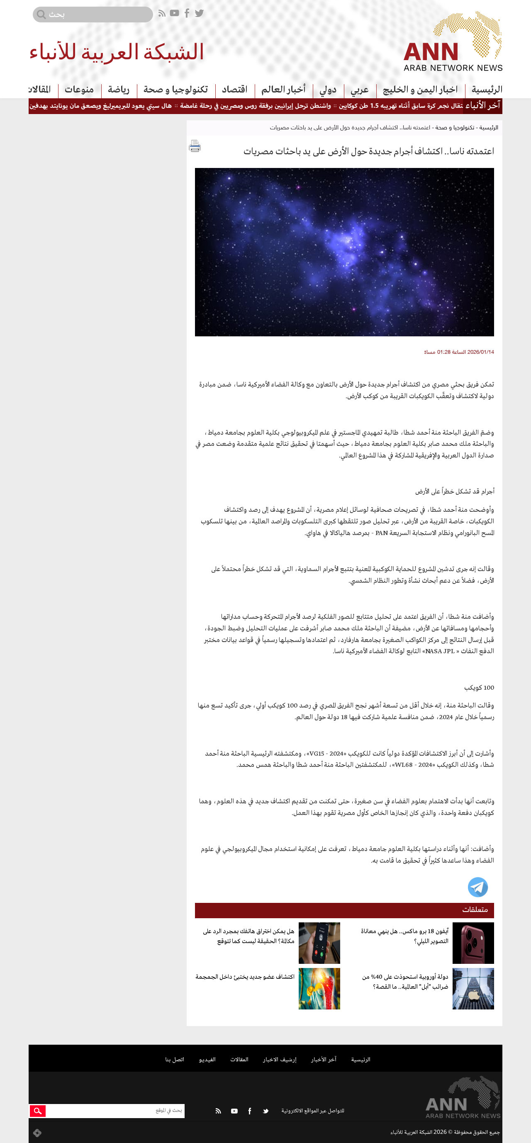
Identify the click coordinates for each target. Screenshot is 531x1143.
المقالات (37, 90)
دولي (327, 90)
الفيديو (207, 1059)
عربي (360, 90)
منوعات (79, 90)
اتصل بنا (174, 1059)
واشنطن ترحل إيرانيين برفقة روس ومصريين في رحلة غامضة (273, 106)
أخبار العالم (283, 90)
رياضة (118, 90)
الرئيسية (487, 90)
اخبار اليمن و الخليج (420, 90)
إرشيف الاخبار (280, 1059)
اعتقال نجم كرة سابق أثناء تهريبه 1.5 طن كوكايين (421, 106)
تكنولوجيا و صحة (176, 90)
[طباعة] (195, 146)
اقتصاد (234, 90)
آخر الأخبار (323, 1059)
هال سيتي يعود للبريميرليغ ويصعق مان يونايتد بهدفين (118, 106)
